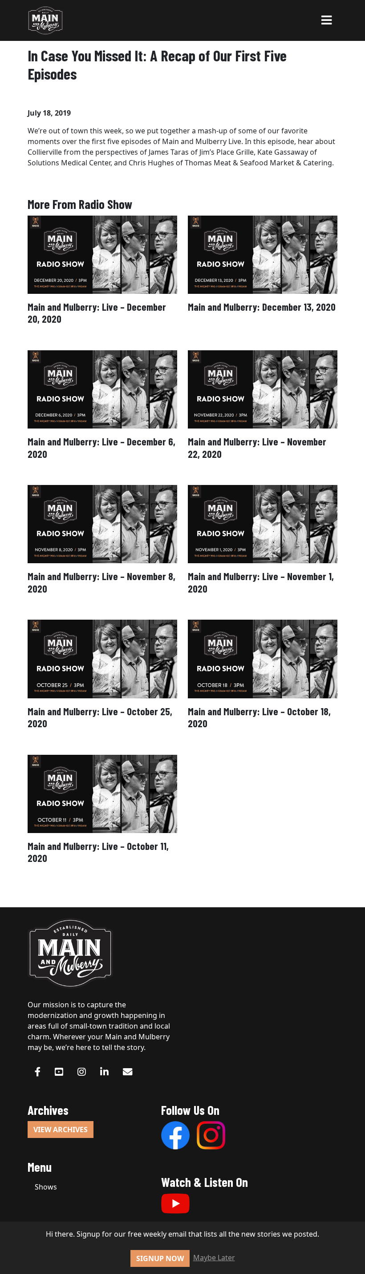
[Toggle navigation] (326, 20)
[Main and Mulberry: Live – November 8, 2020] (102, 524)
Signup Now (160, 1258)
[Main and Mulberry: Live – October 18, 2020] (262, 658)
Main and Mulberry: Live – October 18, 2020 (259, 717)
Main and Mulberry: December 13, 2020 (262, 306)
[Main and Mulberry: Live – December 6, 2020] (102, 388)
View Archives (60, 1129)
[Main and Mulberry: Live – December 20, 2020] (102, 254)
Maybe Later (214, 1257)
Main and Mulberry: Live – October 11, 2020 (98, 852)
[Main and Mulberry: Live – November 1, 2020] (262, 524)
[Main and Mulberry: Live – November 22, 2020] (262, 388)
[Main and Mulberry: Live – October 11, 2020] (102, 793)
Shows (46, 1187)
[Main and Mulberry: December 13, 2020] (262, 254)
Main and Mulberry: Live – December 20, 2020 (97, 312)
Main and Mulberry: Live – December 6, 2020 (101, 447)
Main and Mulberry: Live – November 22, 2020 (257, 447)
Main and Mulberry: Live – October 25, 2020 (100, 717)
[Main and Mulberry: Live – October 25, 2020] (102, 658)
